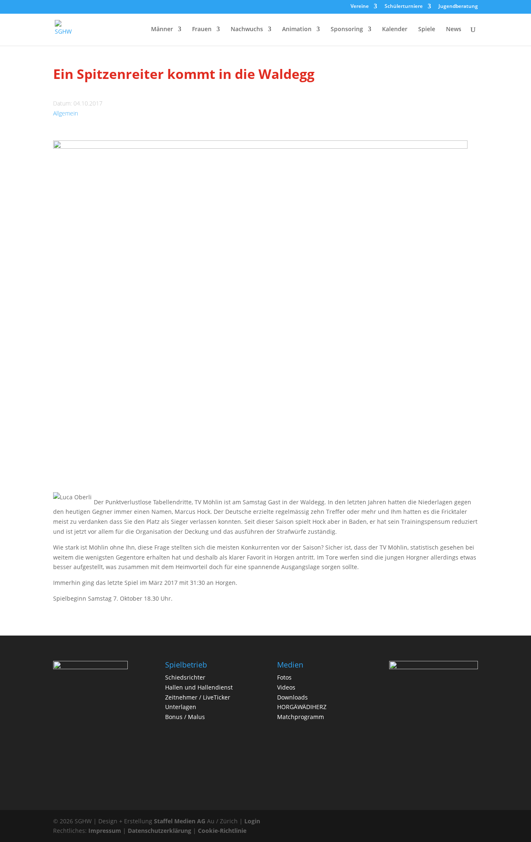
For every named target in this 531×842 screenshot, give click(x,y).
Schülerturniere (404, 7)
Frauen (202, 29)
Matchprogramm (300, 717)
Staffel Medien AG (179, 821)
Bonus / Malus (185, 717)
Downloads (292, 697)
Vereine (360, 7)
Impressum (104, 831)
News (453, 29)
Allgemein (65, 113)
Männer (162, 29)
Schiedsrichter (185, 677)
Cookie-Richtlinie (222, 831)
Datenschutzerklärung (159, 831)
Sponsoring (347, 29)
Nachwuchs (247, 29)
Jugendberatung (458, 7)
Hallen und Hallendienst (199, 687)
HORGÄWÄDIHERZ (301, 707)
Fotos (284, 677)
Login (252, 821)
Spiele (426, 29)
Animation (297, 29)
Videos (286, 687)
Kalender (394, 29)
